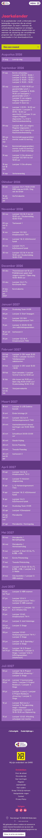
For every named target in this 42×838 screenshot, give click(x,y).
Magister (21, 782)
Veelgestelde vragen (21, 793)
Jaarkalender (21, 785)
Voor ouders (21, 788)
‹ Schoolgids (13, 731)
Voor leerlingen (21, 779)
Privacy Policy (21, 799)
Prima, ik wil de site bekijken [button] (14, 834)
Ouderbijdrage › (27, 731)
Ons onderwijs (21, 776)
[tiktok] (21, 810)
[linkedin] (25, 810)
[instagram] (16, 810)
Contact (21, 796)
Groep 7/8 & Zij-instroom (21, 790)
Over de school (21, 773)
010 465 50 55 (23, 822)
